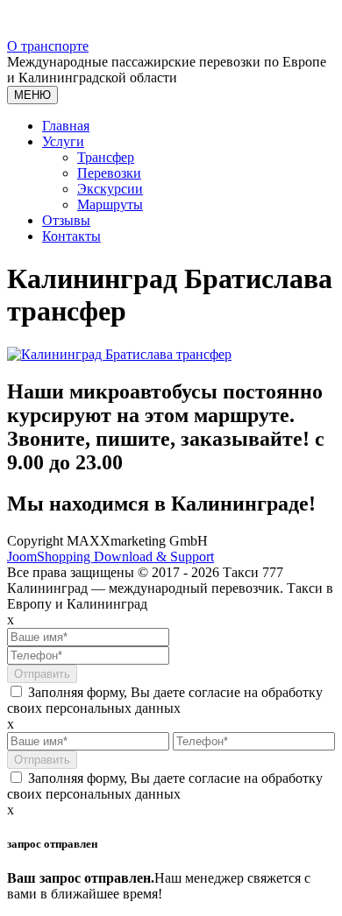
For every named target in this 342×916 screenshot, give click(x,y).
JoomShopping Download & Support (110, 556)
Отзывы (66, 220)
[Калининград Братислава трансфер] (119, 354)
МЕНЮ (32, 95)
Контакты (71, 236)
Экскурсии (110, 188)
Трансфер (105, 157)
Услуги (63, 141)
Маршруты (110, 204)
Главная (65, 125)
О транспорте (48, 46)
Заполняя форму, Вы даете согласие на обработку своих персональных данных (165, 700)
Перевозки (109, 173)
